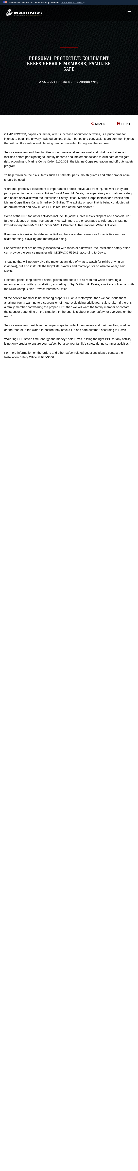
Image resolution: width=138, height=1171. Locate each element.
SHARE (100, 123)
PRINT (125, 123)
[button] (73, 2)
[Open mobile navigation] (129, 13)
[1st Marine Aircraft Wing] (24, 13)
